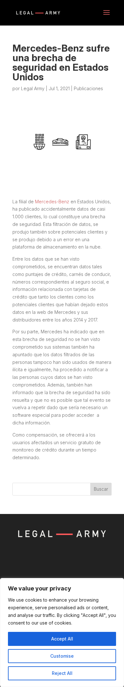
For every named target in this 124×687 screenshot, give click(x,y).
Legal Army (33, 88)
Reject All (62, 673)
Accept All (62, 638)
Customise (62, 656)
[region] (62, 632)
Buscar (101, 489)
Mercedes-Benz (52, 201)
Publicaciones (88, 88)
